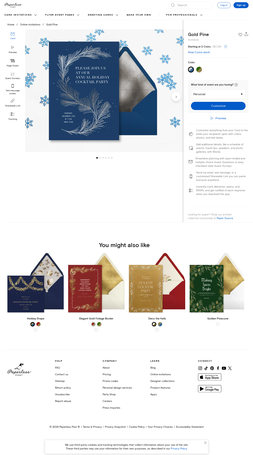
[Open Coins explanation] (225, 47)
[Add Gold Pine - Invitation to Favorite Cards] (240, 34)
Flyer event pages (59, 15)
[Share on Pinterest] (212, 368)
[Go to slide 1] (97, 157)
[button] (236, 85)
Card (12, 38)
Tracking (12, 119)
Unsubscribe (62, 394)
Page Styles (13, 65)
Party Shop (109, 394)
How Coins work (199, 52)
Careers (107, 401)
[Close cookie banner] (205, 443)
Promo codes (110, 381)
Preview (13, 52)
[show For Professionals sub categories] (201, 15)
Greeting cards (100, 15)
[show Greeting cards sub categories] (117, 15)
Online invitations (30, 24)
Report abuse (63, 401)
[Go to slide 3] (100, 157)
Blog (153, 367)
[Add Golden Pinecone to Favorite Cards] (218, 324)
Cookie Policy (137, 426)
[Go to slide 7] (112, 157)
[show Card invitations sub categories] (35, 15)
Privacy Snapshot (115, 426)
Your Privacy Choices (160, 426)
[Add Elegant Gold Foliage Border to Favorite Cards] (96, 330)
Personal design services (117, 387)
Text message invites (13, 92)
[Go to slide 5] (106, 157)
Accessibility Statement (190, 426)
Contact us (61, 374)
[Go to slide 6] (109, 157)
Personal (199, 94)
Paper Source (225, 218)
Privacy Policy (179, 448)
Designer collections (162, 381)
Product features (160, 387)
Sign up (241, 5)
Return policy (63, 387)
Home (10, 24)
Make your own (139, 15)
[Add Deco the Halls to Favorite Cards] (157, 330)
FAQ (57, 367)
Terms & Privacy (92, 426)
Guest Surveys (12, 78)
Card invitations (18, 15)
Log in (223, 5)
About (106, 367)
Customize (218, 106)
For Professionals (182, 15)
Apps (153, 394)
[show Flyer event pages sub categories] (78, 15)
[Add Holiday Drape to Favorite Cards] (35, 330)
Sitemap (60, 381)
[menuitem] (21, 15)
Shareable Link (12, 105)
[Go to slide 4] (103, 157)
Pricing (107, 374)
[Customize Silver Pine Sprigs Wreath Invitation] (104, 91)
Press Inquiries (111, 407)
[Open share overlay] (246, 34)
